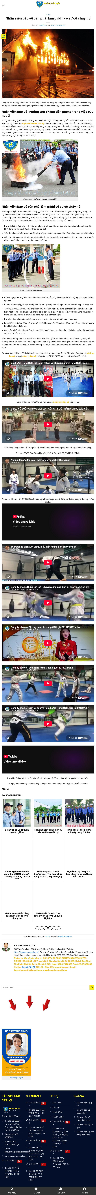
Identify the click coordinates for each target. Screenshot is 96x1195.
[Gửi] (92, 987)
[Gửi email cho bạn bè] (50, 928)
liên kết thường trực (65, 936)
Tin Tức (48, 15)
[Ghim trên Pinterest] (54, 928)
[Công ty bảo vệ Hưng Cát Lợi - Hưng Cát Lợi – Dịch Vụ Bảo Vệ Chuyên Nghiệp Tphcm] (48, 5)
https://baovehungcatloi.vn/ (26, 952)
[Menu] (3, 5)
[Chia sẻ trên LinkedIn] (59, 928)
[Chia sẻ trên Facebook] (42, 928)
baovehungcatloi (58, 25)
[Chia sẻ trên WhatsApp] (37, 928)
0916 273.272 (28, 967)
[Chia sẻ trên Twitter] (46, 928)
